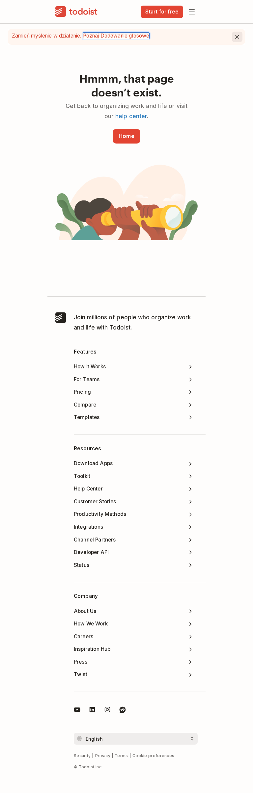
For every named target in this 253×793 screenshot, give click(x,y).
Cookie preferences (153, 755)
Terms (121, 755)
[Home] (76, 11)
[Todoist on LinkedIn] (92, 710)
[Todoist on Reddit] (122, 710)
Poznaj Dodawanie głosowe (116, 36)
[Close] (237, 37)
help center (131, 116)
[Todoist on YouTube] (77, 710)
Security (82, 755)
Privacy (102, 755)
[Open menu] (192, 12)
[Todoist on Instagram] (107, 710)
